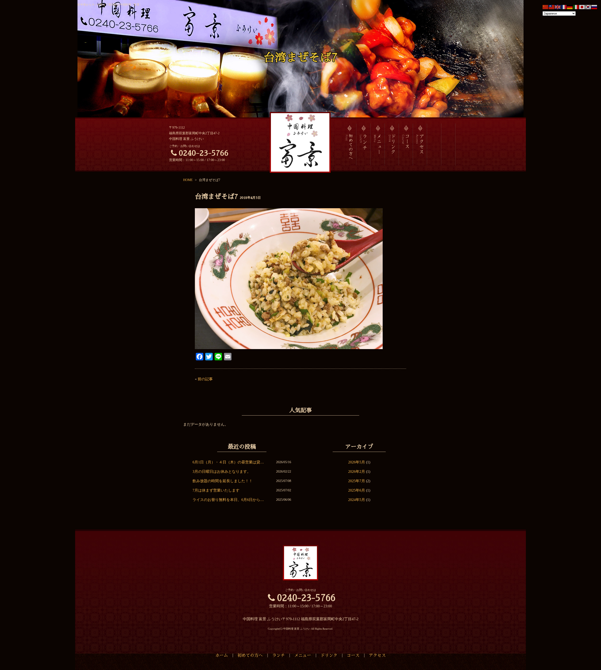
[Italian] (576, 7)
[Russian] (594, 7)
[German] (570, 7)
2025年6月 (356, 490)
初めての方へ (250, 655)
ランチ (278, 655)
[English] (558, 7)
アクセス (377, 655)
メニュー (302, 655)
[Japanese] (582, 7)
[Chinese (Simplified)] (546, 7)
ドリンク (328, 655)
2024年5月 (356, 500)
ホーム (221, 655)
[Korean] (588, 7)
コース (353, 655)
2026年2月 (356, 472)
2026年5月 (356, 462)
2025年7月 (356, 481)
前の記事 (205, 379)
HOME (188, 180)
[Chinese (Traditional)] (552, 7)
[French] (564, 7)
